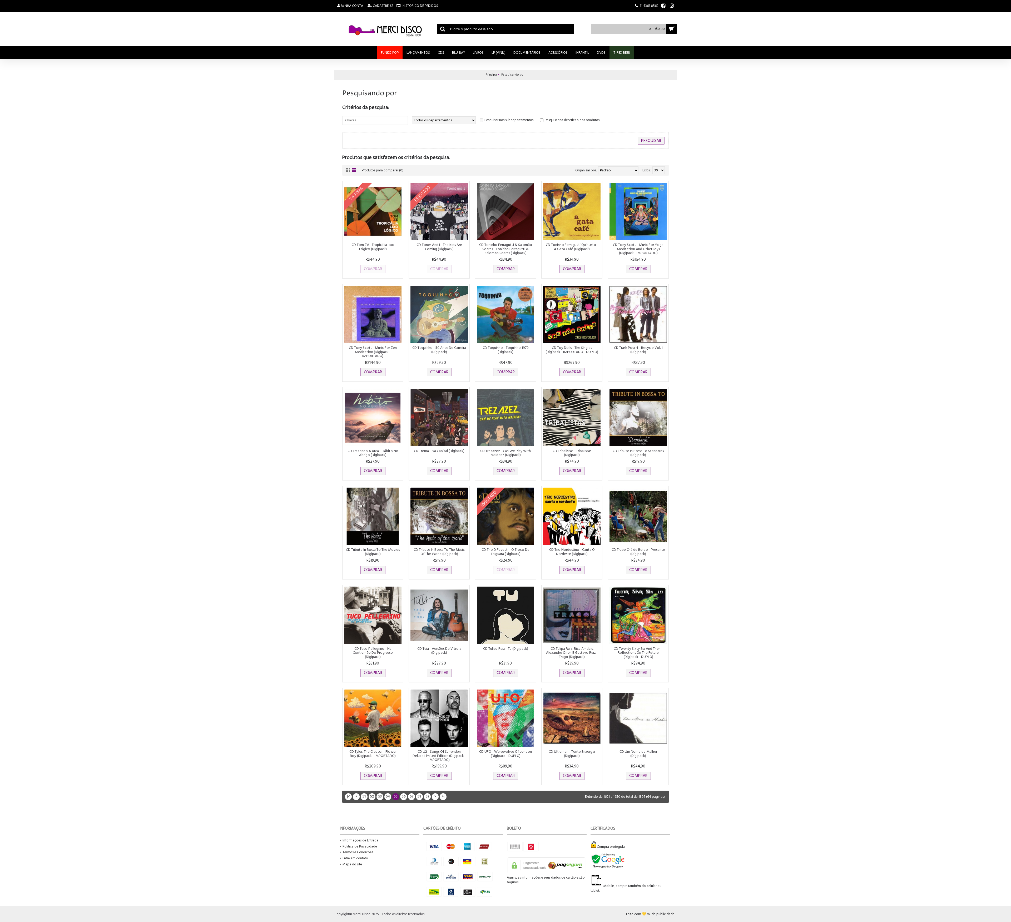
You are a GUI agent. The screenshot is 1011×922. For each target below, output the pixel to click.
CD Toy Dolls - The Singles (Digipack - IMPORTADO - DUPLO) (572, 350)
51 (364, 796)
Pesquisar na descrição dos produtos (572, 120)
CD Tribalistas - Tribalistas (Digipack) (572, 453)
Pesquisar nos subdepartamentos (508, 120)
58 (419, 796)
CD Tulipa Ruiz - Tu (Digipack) (505, 649)
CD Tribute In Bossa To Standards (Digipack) (638, 453)
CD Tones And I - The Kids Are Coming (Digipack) (439, 247)
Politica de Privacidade (360, 846)
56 (403, 796)
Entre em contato (355, 858)
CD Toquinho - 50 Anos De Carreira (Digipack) (439, 350)
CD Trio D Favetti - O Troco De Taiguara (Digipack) (505, 552)
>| (443, 796)
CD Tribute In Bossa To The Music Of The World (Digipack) (439, 552)
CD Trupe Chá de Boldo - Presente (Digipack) (638, 552)
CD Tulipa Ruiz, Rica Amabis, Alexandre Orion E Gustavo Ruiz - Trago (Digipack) (572, 653)
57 (411, 796)
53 (380, 796)
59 (427, 796)
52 (372, 796)
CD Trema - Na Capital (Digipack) (439, 451)
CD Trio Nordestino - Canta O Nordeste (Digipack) (572, 552)
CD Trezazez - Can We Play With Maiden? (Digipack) (505, 453)
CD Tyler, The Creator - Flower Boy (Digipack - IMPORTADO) (373, 753)
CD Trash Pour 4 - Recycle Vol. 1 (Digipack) (638, 350)
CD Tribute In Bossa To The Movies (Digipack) (373, 552)
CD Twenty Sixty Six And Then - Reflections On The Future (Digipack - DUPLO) (638, 653)
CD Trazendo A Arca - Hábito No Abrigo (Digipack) (373, 453)
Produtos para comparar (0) (382, 170)
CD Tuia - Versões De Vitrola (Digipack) (439, 651)
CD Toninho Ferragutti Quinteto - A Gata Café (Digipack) (572, 247)
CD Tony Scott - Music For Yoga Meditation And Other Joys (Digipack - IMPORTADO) (638, 249)
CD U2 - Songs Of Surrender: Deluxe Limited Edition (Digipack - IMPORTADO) (439, 755)
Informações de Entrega (360, 840)
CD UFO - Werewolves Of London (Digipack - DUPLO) (505, 753)
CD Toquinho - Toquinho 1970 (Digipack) (506, 350)
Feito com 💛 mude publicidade (650, 914)
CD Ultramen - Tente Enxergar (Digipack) (572, 753)
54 (388, 796)
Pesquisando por (512, 74)
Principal (492, 74)
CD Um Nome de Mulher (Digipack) (638, 753)
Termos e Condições (358, 852)
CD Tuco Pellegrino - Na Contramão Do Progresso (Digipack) (373, 653)
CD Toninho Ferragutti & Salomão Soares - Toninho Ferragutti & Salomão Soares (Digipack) (505, 249)
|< (348, 796)
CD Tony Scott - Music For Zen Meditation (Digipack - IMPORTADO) (373, 352)
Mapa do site (352, 864)
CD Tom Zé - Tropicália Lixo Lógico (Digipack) (372, 247)
